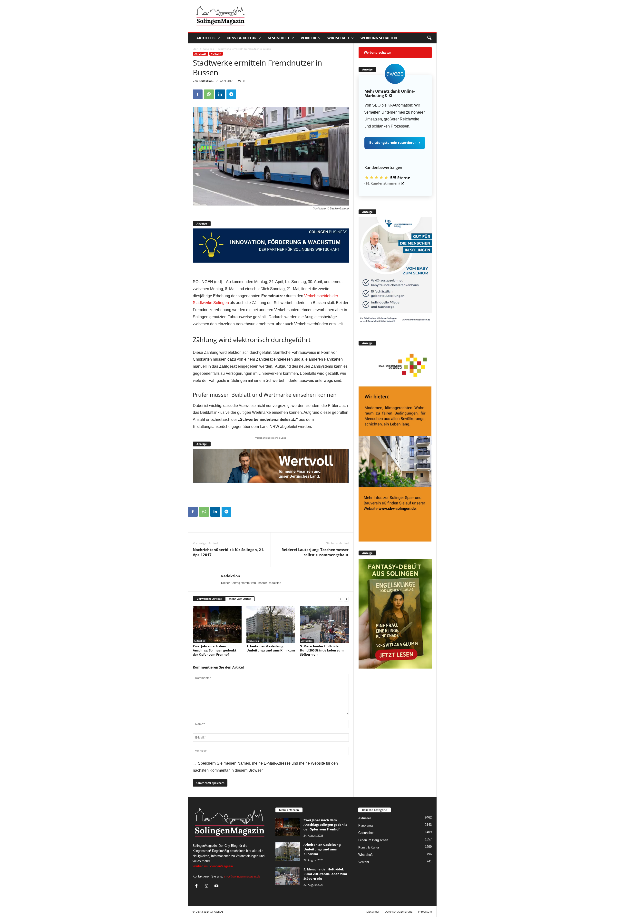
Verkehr (308, 38)
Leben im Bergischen (373, 840)
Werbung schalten (379, 38)
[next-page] (346, 598)
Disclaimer (372, 911)
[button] (429, 38)
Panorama (365, 825)
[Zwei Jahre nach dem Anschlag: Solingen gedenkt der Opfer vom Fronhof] (217, 624)
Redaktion (206, 81)
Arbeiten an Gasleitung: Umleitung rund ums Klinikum (270, 648)
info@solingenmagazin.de (242, 876)
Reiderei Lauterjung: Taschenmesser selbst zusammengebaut (315, 552)
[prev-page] (340, 598)
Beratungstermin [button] (394, 142)
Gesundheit (279, 38)
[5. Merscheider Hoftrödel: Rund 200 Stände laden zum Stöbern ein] (324, 624)
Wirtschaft (338, 38)
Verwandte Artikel (209, 599)
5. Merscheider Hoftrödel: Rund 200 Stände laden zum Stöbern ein (322, 650)
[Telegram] (231, 94)
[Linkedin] (220, 94)
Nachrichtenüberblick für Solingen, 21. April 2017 (228, 552)
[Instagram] (208, 886)
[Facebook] (198, 94)
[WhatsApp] (209, 94)
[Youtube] (217, 886)
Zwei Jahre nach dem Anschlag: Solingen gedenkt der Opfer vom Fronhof (214, 650)
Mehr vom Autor (240, 599)
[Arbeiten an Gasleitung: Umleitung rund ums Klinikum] (270, 624)
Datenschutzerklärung (398, 911)
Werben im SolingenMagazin (213, 866)
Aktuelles (205, 38)
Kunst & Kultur (241, 38)
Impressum (425, 911)
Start (195, 48)
